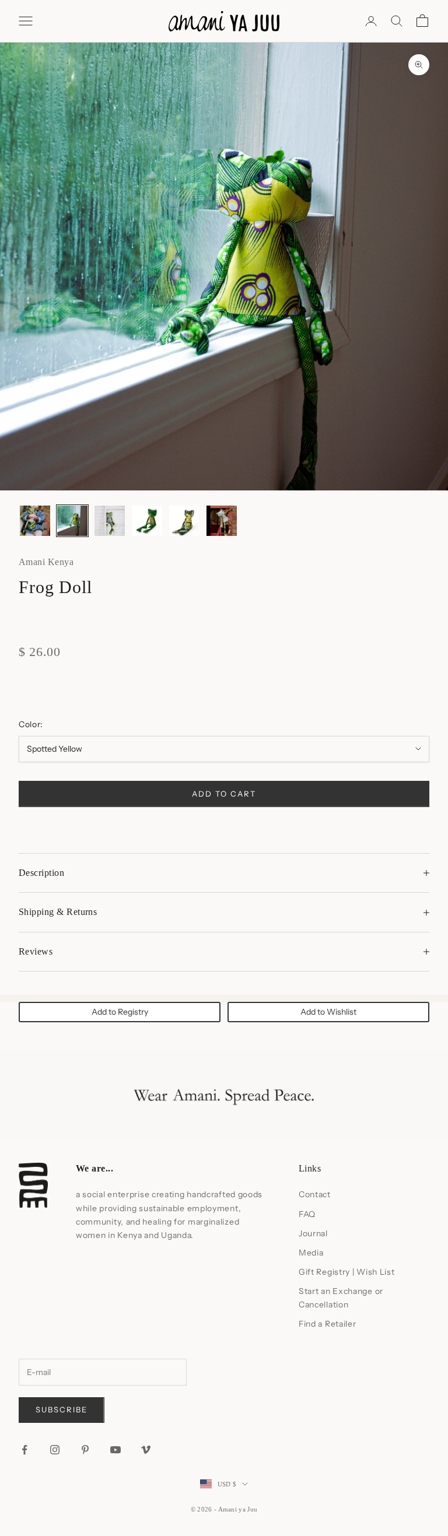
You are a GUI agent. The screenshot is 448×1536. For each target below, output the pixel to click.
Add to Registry (120, 1012)
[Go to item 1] (35, 520)
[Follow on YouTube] (115, 1450)
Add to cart (224, 793)
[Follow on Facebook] (24, 1450)
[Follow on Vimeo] (146, 1450)
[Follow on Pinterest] (85, 1450)
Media (311, 1252)
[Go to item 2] (72, 520)
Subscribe (62, 1409)
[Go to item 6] (221, 520)
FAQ (307, 1214)
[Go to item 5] (184, 520)
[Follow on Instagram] (55, 1450)
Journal (313, 1233)
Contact (315, 1194)
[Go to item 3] (109, 520)
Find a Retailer (327, 1323)
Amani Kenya (46, 562)
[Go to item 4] (147, 520)
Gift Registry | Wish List (347, 1272)
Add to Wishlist (328, 1012)
